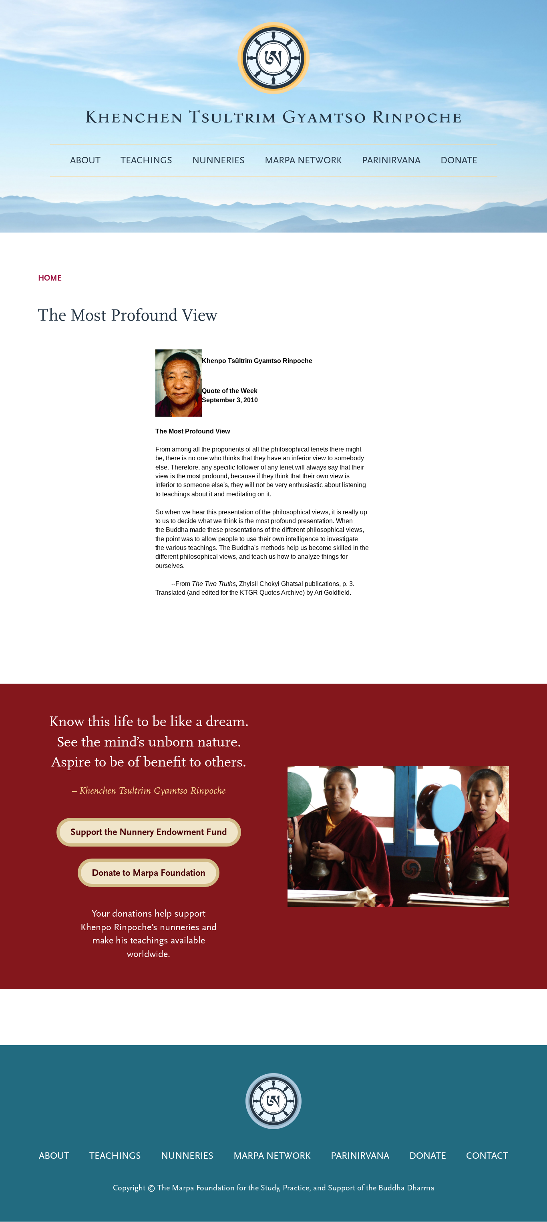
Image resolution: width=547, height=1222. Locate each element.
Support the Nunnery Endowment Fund (148, 831)
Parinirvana (391, 160)
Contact (487, 1155)
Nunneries (218, 160)
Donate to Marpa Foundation (148, 872)
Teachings (146, 160)
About (85, 160)
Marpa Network (303, 160)
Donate (458, 160)
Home (50, 278)
